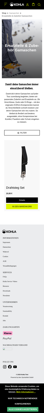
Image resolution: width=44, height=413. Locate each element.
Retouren (6, 286)
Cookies (5, 256)
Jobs (4, 320)
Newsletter (6, 295)
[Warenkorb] (33, 4)
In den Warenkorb (22, 207)
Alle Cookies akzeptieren (23, 409)
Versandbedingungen (9, 266)
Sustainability (7, 311)
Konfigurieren (23, 404)
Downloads (6, 291)
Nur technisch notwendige (22, 398)
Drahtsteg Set (15, 187)
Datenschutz (7, 247)
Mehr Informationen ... (26, 392)
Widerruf (6, 252)
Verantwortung (8, 306)
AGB (4, 261)
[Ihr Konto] (27, 4)
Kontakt (5, 316)
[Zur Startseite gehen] (17, 4)
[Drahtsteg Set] (22, 161)
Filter (23, 133)
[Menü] (6, 4)
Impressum (6, 242)
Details (22, 200)
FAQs (5, 277)
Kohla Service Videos (10, 281)
